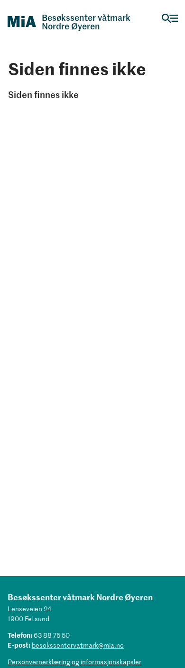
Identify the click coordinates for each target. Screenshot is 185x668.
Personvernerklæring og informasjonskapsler (74, 661)
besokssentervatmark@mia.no (78, 645)
